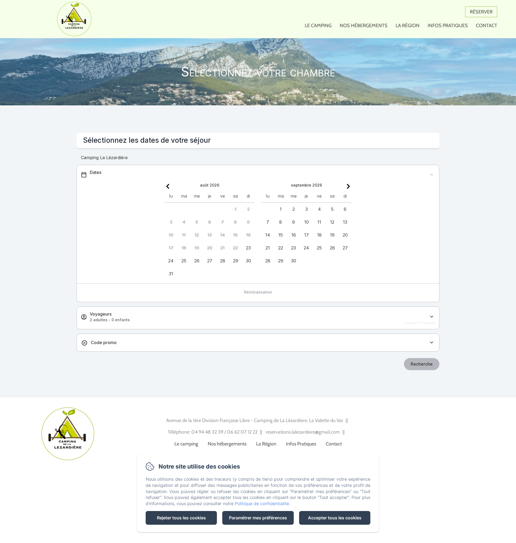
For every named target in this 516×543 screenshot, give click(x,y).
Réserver (481, 12)
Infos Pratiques (448, 25)
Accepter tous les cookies (334, 517)
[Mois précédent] (167, 186)
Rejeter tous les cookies (181, 517)
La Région (408, 25)
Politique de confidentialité (262, 503)
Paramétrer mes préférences (258, 517)
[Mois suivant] (348, 186)
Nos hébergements (364, 25)
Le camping (318, 25)
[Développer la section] (431, 316)
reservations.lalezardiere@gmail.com (303, 432)
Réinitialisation (258, 292)
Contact (486, 25)
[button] (235, 209)
